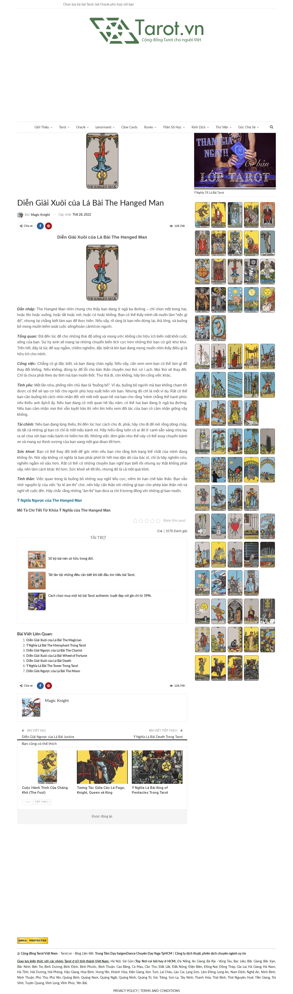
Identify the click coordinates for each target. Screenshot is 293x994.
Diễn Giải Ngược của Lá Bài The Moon (53, 671)
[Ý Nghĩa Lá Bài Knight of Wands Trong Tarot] (218, 413)
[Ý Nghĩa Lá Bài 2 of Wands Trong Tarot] (218, 357)
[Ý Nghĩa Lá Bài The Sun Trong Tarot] (267, 300)
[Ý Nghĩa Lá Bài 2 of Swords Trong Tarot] (218, 527)
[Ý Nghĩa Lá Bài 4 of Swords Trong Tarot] (251, 527)
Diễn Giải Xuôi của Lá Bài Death (48, 661)
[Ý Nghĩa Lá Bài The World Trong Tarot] (218, 328)
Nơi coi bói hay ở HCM (158, 961)
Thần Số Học (172, 127)
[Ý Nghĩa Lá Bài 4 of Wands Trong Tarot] (251, 357)
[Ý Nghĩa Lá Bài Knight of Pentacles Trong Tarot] (218, 668)
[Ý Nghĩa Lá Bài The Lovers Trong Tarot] (218, 244)
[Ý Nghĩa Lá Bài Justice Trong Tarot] (218, 272)
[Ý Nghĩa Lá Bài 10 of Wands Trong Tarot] (267, 385)
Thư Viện (222, 127)
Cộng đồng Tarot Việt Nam (39, 953)
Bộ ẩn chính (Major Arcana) (18, 193)
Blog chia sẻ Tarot (23, 750)
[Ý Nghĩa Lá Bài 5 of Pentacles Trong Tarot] (267, 612)
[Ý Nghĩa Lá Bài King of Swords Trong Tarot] (251, 583)
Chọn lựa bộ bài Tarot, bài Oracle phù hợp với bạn (98, 4)
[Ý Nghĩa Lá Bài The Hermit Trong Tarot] (267, 244)
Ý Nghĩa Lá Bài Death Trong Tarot (158, 737)
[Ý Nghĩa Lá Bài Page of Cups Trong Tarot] (202, 498)
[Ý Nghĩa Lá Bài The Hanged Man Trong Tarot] (235, 272)
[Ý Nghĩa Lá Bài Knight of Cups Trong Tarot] (218, 498)
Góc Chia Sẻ (246, 127)
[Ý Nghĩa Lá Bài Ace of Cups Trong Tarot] (202, 442)
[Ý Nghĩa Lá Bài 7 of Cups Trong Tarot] (218, 470)
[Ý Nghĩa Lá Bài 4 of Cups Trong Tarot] (251, 442)
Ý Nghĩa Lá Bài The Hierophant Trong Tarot (56, 645)
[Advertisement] (146, 78)
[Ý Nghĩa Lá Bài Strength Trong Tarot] (251, 244)
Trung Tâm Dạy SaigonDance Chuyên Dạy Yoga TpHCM (133, 953)
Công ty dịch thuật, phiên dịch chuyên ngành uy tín (210, 953)
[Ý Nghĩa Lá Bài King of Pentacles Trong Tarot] (251, 668)
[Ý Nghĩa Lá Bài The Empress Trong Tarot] (251, 215)
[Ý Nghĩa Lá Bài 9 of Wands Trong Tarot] (251, 385)
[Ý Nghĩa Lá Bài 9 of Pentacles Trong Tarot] (251, 640)
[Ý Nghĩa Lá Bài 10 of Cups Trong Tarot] (267, 470)
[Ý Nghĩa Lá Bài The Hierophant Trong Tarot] (202, 244)
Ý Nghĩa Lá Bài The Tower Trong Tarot (52, 666)
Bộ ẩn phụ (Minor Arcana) (78, 750)
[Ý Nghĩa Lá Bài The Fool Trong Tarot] (202, 215)
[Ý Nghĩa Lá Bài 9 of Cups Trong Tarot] (251, 470)
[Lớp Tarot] (235, 160)
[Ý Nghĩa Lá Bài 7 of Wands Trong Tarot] (218, 385)
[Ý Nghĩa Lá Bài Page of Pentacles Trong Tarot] (202, 668)
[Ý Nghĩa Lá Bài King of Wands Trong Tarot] (251, 413)
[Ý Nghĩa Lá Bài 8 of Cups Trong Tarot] (235, 470)
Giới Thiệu (42, 127)
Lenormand (103, 127)
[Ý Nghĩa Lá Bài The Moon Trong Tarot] (251, 300)
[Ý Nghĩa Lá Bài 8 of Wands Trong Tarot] (235, 385)
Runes (148, 127)
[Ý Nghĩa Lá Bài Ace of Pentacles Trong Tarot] (202, 612)
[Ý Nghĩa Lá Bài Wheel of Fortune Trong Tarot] (202, 272)
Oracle (80, 127)
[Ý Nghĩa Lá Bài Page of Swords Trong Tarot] (202, 583)
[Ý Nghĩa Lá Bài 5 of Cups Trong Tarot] (267, 442)
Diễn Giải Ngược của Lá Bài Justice (48, 737)
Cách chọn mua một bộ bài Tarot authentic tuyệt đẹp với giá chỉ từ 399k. (100, 596)
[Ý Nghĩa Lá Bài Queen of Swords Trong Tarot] (235, 583)
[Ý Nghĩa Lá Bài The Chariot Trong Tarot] (235, 244)
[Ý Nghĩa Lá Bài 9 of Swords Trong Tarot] (251, 555)
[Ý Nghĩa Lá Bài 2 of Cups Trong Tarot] (218, 442)
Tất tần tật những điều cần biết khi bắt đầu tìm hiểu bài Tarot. (91, 575)
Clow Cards (129, 127)
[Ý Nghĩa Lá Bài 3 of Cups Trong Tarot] (235, 442)
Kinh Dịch (199, 127)
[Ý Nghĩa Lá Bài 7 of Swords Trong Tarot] (218, 555)
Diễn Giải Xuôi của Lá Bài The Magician (53, 640)
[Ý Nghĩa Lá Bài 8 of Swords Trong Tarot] (235, 555)
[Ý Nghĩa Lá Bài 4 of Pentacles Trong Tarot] (251, 612)
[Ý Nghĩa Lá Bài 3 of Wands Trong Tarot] (235, 357)
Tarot (62, 127)
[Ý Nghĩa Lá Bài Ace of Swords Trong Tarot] (202, 527)
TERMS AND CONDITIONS (160, 991)
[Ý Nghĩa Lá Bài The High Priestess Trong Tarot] (235, 215)
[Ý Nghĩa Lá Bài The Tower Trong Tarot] (218, 300)
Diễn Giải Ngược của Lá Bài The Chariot (54, 650)
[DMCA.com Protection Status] (32, 940)
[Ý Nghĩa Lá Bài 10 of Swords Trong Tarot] (267, 555)
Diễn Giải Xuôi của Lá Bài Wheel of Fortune (56, 656)
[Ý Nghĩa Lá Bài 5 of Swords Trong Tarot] (267, 527)
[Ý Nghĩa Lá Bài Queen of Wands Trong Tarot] (235, 413)
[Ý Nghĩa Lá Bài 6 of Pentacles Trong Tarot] (202, 640)
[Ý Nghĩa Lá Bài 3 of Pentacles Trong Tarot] (235, 612)
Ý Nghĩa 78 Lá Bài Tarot (22, 193)
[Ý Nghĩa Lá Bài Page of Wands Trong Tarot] (202, 413)
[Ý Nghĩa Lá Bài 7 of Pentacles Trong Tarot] (218, 640)
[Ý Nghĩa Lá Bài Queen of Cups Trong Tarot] (235, 498)
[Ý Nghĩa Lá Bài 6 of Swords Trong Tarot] (202, 555)
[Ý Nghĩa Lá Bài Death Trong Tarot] (251, 272)
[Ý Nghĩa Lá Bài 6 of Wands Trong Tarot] (202, 385)
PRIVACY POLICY (125, 991)
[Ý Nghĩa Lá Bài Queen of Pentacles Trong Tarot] (235, 668)
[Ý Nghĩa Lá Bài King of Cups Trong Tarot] (251, 498)
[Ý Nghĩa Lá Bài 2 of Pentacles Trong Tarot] (218, 612)
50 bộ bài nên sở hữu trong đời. (70, 558)
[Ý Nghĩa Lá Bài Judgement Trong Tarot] (202, 328)
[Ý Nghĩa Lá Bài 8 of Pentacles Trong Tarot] (235, 640)
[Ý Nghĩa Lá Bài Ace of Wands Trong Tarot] (202, 357)
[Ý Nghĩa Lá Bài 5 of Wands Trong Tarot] (267, 357)
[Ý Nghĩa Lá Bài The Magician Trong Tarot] (218, 215)
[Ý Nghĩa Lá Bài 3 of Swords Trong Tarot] (235, 527)
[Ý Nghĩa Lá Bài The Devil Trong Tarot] (202, 300)
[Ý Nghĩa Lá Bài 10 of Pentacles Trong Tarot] (267, 640)
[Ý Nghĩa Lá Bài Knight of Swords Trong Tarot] (218, 583)
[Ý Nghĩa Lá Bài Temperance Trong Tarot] (267, 272)
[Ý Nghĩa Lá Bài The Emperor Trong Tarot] (267, 215)
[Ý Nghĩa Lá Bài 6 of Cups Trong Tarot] (202, 470)
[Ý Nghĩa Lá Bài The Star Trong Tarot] (235, 300)
